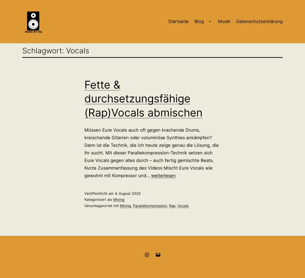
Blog (199, 21)
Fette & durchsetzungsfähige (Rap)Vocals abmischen (143, 98)
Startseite (178, 21)
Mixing (118, 199)
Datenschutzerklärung (259, 21)
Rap (172, 205)
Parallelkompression (150, 205)
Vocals (183, 205)
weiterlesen (163, 175)
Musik (224, 21)
